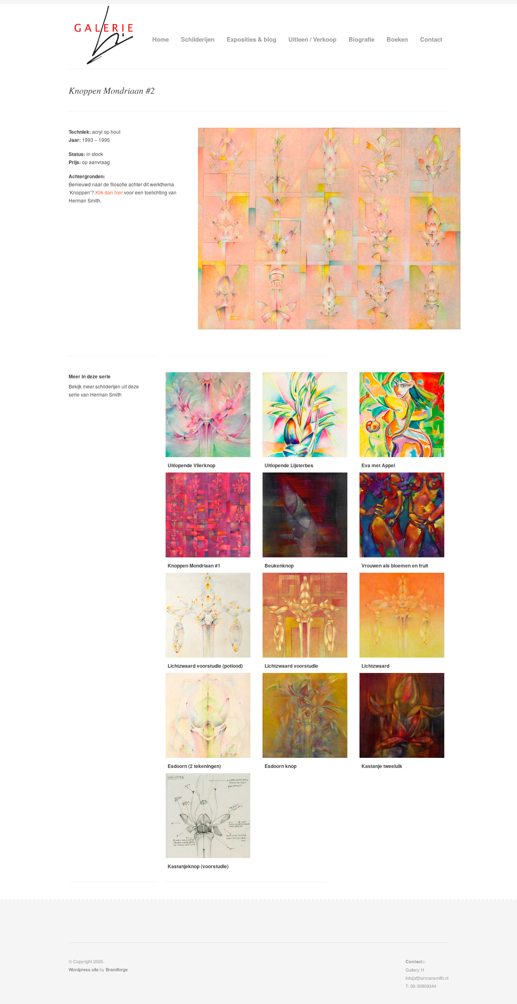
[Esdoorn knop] (305, 715)
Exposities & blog (251, 39)
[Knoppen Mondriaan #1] (208, 514)
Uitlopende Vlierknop (191, 465)
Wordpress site (84, 969)
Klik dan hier (109, 192)
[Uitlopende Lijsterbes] (305, 414)
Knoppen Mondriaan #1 (194, 565)
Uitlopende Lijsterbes (289, 465)
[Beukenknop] (305, 514)
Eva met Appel (378, 465)
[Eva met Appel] (401, 414)
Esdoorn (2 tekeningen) (194, 766)
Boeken (397, 39)
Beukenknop (279, 565)
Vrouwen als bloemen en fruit (394, 565)
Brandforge (117, 969)
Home (160, 39)
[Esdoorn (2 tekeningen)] (208, 715)
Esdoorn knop (280, 766)
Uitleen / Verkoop (312, 39)
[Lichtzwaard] (401, 615)
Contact (431, 39)
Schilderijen (197, 39)
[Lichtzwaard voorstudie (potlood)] (208, 615)
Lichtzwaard (375, 665)
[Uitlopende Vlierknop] (208, 414)
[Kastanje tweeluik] (401, 715)
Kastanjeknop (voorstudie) (198, 866)
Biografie (361, 39)
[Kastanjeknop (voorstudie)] (208, 815)
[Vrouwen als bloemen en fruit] (401, 514)
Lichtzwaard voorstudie (291, 665)
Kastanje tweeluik (381, 766)
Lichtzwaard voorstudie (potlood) (205, 665)
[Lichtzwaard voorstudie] (305, 615)
